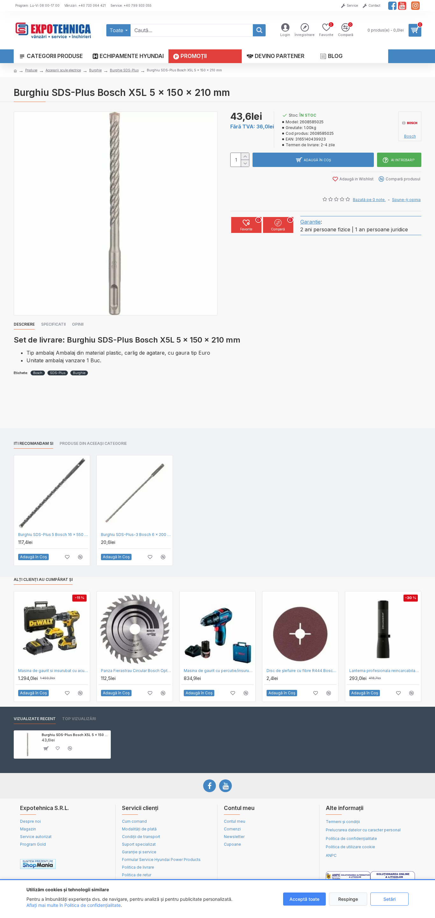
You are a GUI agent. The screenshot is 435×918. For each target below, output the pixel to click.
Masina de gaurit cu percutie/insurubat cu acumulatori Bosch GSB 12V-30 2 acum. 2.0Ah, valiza (219, 670)
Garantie (310, 222)
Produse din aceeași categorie (93, 443)
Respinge (348, 899)
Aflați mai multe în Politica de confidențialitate (73, 905)
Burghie (95, 70)
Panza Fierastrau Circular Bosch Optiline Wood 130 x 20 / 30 (136, 670)
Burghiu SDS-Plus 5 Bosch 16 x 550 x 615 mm (53, 534)
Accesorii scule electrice (63, 70)
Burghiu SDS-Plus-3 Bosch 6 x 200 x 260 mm (136, 534)
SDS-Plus (57, 373)
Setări (389, 899)
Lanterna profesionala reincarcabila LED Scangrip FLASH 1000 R (384, 670)
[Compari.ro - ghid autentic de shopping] (86, 864)
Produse (31, 70)
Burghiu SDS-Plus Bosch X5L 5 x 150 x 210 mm (75, 735)
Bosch (37, 373)
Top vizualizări (79, 718)
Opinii (77, 324)
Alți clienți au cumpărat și (43, 579)
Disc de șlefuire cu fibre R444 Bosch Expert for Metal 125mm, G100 (302, 670)
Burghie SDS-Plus (124, 70)
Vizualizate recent (35, 718)
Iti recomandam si (33, 443)
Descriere (24, 324)
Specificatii (53, 324)
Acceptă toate (304, 899)
